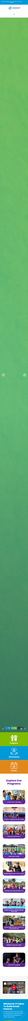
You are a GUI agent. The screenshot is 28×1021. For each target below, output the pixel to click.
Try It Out (14, 384)
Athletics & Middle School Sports (14, 819)
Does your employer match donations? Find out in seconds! (11, 2)
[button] (24, 375)
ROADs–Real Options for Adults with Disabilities (14, 927)
